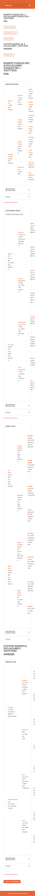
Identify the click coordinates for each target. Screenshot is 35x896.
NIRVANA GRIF (9, 54)
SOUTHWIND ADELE (10, 33)
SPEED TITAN (8, 38)
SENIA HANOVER (9, 27)
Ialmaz (24, 730)
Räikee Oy (25, 893)
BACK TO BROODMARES (12, 881)
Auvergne (11, 345)
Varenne (10, 707)
